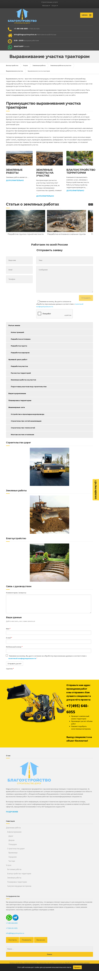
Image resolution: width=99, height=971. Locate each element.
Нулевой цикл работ (17, 359)
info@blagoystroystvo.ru (15, 933)
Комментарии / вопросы (16, 593)
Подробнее (12, 812)
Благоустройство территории (80, 171)
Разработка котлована (20, 339)
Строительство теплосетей (23, 428)
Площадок (12, 844)
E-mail (9, 638)
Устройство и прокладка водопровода (27, 414)
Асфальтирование (14, 832)
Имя (8, 629)
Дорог (10, 836)
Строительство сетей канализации (26, 421)
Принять (77, 967)
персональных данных (81, 963)
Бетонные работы (14, 869)
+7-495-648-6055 (12, 923)
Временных (13, 852)
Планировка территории (19, 400)
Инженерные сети (16, 407)
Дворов (11, 840)
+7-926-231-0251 (12, 928)
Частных (11, 861)
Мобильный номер (14, 647)
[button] (92, 204)
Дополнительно (15, 180)
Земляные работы (14, 171)
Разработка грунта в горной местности (26, 234)
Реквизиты (26, 940)
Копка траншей (17, 332)
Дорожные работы (13, 827)
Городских (12, 857)
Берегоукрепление (17, 393)
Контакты (12, 940)
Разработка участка (19, 366)
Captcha (10, 669)
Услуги (54, 5)
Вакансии (40, 940)
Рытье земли (14, 325)
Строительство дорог (16, 848)
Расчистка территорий (21, 373)
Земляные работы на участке (45, 172)
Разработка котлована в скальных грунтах (66, 234)
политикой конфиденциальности (22, 658)
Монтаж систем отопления (22, 434)
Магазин (45, 5)
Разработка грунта (19, 346)
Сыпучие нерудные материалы (19, 886)
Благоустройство (16, 963)
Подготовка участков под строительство (29, 387)
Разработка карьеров (20, 353)
